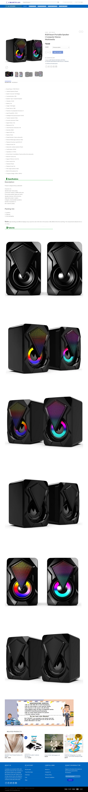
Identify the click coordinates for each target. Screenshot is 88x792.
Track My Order (29, 772)
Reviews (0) (14, 82)
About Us (47, 769)
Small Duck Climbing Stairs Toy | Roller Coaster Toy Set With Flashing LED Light (73, 755)
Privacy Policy (48, 774)
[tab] (8, 82)
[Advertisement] (44, 18)
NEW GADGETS (60, 61)
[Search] (58, 2)
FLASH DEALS (42, 6)
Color (46, 47)
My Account (28, 769)
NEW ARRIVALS (52, 6)
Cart (26, 777)
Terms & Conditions (49, 777)
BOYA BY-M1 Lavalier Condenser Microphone (32, 755)
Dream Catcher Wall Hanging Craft (52, 755)
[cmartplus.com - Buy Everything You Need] (12, 2)
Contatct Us (48, 772)
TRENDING (32, 6)
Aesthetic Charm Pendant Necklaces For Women (14, 755)
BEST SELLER (63, 6)
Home (46, 32)
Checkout (27, 774)
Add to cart (58, 52)
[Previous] (7, 50)
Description (8, 82)
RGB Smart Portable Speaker (52, 63)
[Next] (40, 50)
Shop (25, 6)
